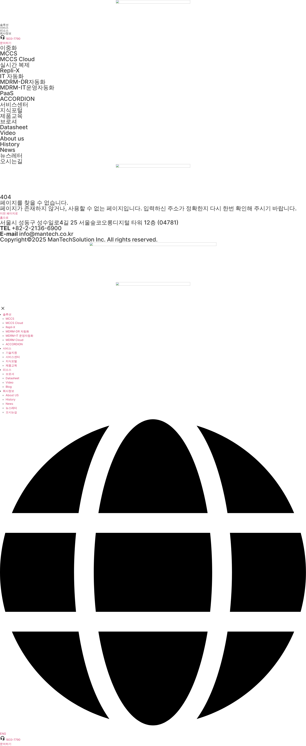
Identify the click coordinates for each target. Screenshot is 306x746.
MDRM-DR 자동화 (17, 331)
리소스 (7, 369)
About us (12, 138)
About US (12, 395)
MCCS (8, 53)
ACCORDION (17, 98)
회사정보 (8, 391)
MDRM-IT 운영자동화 (19, 335)
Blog (9, 386)
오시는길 (11, 161)
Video (8, 132)
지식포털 (11, 110)
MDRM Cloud (14, 340)
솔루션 (7, 314)
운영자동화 (27, 87)
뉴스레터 (11, 155)
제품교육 (11, 115)
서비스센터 (14, 104)
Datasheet (14, 127)
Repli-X (9, 70)
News (7, 149)
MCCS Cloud (17, 59)
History (10, 144)
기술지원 (11, 352)
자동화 (23, 81)
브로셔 (8, 121)
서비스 (7, 348)
